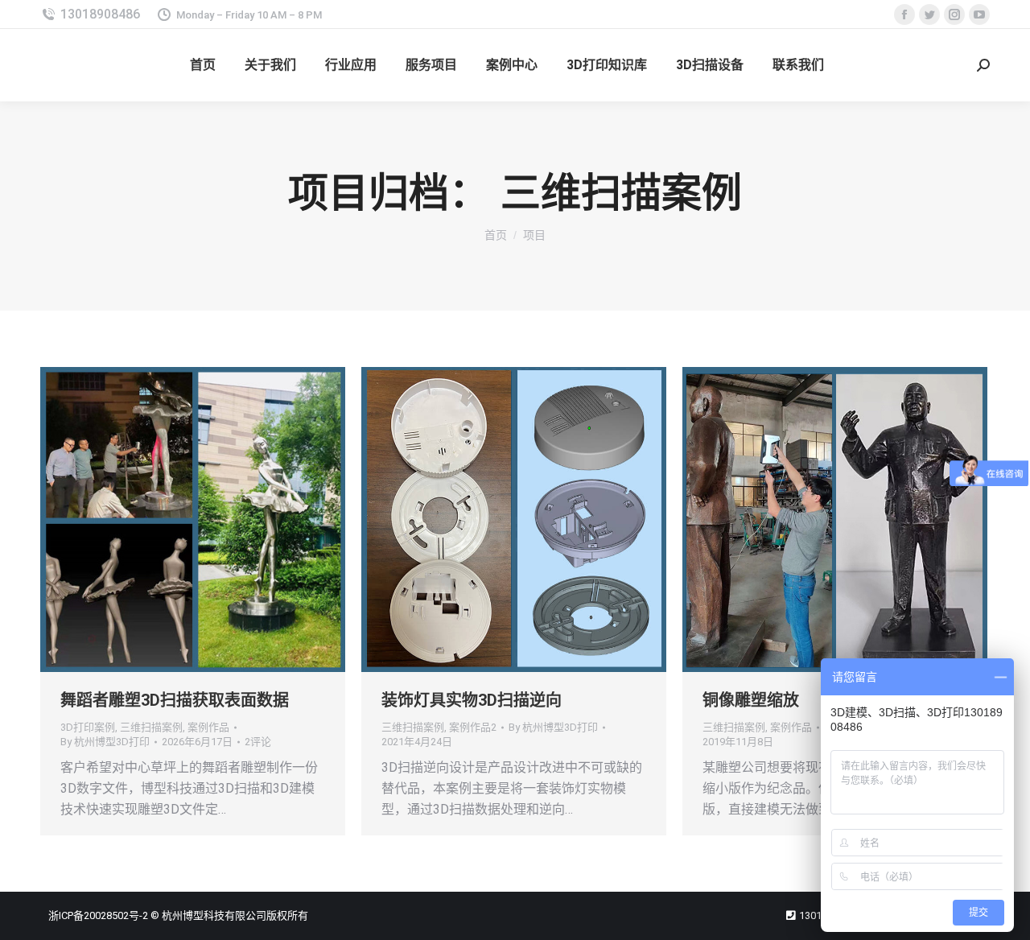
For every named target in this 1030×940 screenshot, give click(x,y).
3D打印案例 (87, 727)
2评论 (258, 742)
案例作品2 (472, 727)
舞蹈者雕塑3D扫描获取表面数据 (174, 700)
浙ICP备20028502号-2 (98, 915)
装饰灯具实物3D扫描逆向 (471, 700)
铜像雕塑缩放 (750, 700)
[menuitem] (203, 65)
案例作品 (208, 727)
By (105, 742)
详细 (215, 520)
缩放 (171, 520)
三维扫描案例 (151, 727)
